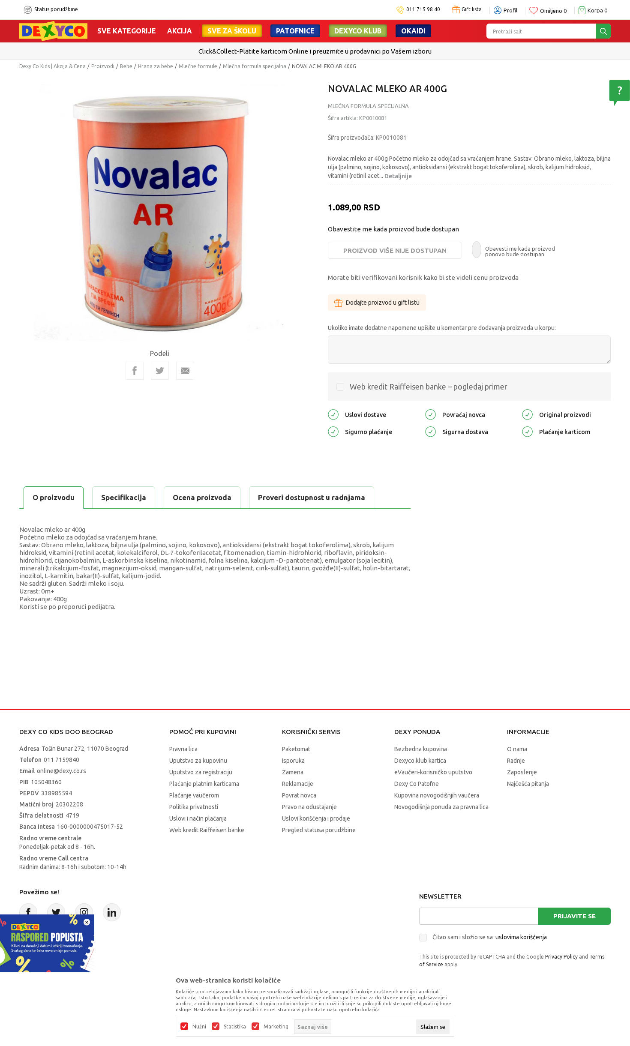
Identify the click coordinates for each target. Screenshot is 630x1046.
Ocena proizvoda (202, 497)
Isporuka (293, 760)
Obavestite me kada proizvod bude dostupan (393, 229)
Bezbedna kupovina (420, 749)
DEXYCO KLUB (357, 31)
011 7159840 (61, 759)
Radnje (516, 760)
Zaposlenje (522, 772)
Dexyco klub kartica (420, 760)
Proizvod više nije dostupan (395, 250)
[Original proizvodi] (527, 414)
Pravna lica (183, 749)
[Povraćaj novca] (430, 414)
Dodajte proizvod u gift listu (383, 302)
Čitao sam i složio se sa (489, 937)
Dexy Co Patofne (416, 783)
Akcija (179, 31)
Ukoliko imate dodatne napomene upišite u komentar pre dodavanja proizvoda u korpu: (442, 327)
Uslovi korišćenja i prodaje (316, 818)
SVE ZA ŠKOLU (231, 31)
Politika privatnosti (193, 806)
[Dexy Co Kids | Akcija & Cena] (53, 30)
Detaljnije (398, 176)
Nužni (199, 1026)
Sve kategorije (126, 31)
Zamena (292, 772)
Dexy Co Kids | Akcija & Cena (52, 66)
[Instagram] (84, 912)
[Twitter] (56, 912)
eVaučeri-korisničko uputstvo (433, 772)
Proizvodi (102, 66)
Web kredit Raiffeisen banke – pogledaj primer (428, 386)
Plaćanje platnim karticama (204, 783)
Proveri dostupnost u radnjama (311, 497)
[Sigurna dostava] (430, 431)
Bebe (126, 66)
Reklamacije (297, 783)
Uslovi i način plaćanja (198, 818)
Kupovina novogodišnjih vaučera (436, 795)
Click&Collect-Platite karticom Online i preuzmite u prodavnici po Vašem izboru (314, 51)
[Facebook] (134, 370)
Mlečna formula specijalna (254, 66)
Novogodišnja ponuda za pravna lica (441, 806)
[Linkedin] (111, 912)
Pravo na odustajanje (309, 806)
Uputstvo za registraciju (200, 772)
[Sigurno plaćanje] (333, 431)
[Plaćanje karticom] (527, 431)
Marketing (276, 1026)
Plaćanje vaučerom (194, 795)
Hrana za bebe (155, 66)
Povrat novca (299, 795)
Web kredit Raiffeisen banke (206, 830)
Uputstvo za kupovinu (198, 760)
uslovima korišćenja (521, 937)
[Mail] (185, 370)
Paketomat (296, 749)
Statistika (235, 1026)
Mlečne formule (198, 66)
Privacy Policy (561, 956)
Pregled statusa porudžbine (319, 830)
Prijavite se (574, 916)
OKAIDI (413, 31)
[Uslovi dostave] (333, 414)
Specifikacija (123, 497)
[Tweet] (159, 370)
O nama (517, 749)
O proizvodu (54, 497)
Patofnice (295, 31)
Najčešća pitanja (528, 783)
